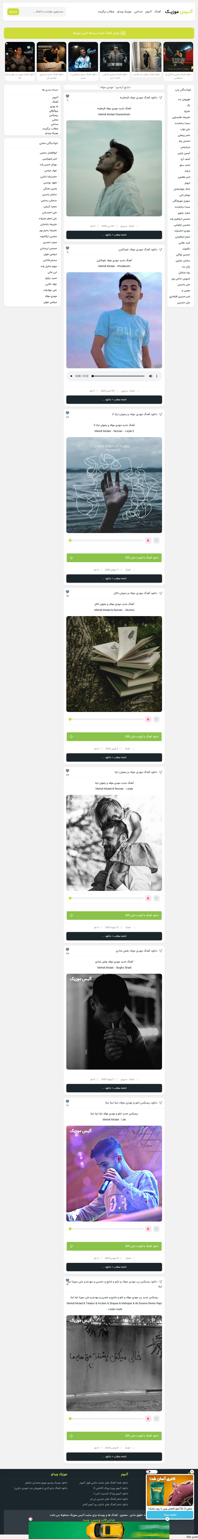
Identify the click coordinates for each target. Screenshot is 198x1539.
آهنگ (157, 11)
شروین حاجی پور (180, 279)
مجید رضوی (184, 213)
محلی (55, 120)
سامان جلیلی (183, 260)
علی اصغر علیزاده (48, 218)
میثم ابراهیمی (182, 237)
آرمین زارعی (184, 153)
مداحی (138, 11)
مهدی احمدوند (182, 231)
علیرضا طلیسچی (181, 117)
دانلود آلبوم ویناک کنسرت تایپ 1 (110, 1493)
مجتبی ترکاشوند (48, 236)
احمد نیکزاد (51, 278)
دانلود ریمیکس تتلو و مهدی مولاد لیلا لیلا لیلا (131, 1102)
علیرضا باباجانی (48, 224)
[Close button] (192, 1472)
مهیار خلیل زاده (49, 266)
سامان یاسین (49, 194)
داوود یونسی (50, 182)
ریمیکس (53, 115)
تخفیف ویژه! (170, 1515)
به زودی (123, 226)
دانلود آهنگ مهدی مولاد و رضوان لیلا (136, 772)
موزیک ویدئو (124, 11)
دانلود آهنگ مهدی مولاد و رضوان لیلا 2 (134, 414)
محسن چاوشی (182, 225)
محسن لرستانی (48, 248)
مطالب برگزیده (106, 11)
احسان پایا (184, 141)
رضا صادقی (184, 273)
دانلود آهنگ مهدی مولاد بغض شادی (136, 951)
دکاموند (186, 249)
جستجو (13, 12)
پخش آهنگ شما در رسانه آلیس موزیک (96, 33)
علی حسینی (183, 302)
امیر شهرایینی (50, 159)
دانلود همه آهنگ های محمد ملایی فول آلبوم (104, 1483)
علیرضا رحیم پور (48, 230)
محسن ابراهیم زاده (180, 219)
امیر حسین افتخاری (179, 296)
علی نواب (185, 129)
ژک (188, 105)
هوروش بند (184, 99)
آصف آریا (185, 159)
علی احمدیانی (49, 212)
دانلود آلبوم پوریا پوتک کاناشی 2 (110, 1488)
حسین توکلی (183, 254)
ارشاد (187, 171)
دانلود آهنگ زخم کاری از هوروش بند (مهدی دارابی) (40, 1488)
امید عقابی (184, 243)
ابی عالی (52, 272)
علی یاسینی (184, 284)
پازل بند (186, 266)
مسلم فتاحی (50, 260)
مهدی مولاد (51, 296)
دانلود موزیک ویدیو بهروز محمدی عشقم (46, 1483)
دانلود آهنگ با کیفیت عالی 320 (142, 558)
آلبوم (148, 11)
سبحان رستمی (49, 200)
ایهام (187, 183)
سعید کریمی (50, 206)
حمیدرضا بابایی (48, 176)
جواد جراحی (50, 170)
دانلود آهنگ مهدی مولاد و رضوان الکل (135, 593)
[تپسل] (30, 1519)
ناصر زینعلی (184, 135)
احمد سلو (185, 165)
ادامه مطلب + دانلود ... (114, 235)
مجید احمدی (50, 242)
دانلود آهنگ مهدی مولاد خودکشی (138, 249)
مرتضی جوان (50, 254)
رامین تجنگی (50, 188)
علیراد (187, 111)
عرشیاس (185, 147)
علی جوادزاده (50, 290)
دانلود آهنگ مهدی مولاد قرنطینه (138, 97)
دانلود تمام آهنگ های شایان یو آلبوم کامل (105, 1504)
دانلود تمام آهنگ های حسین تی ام (109, 1499)
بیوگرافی (53, 111)
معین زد (185, 290)
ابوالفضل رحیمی (48, 153)
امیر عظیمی (184, 177)
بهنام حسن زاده (48, 164)
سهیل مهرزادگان (181, 201)
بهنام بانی (184, 195)
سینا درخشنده (182, 123)
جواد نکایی (51, 284)
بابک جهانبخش (182, 189)
